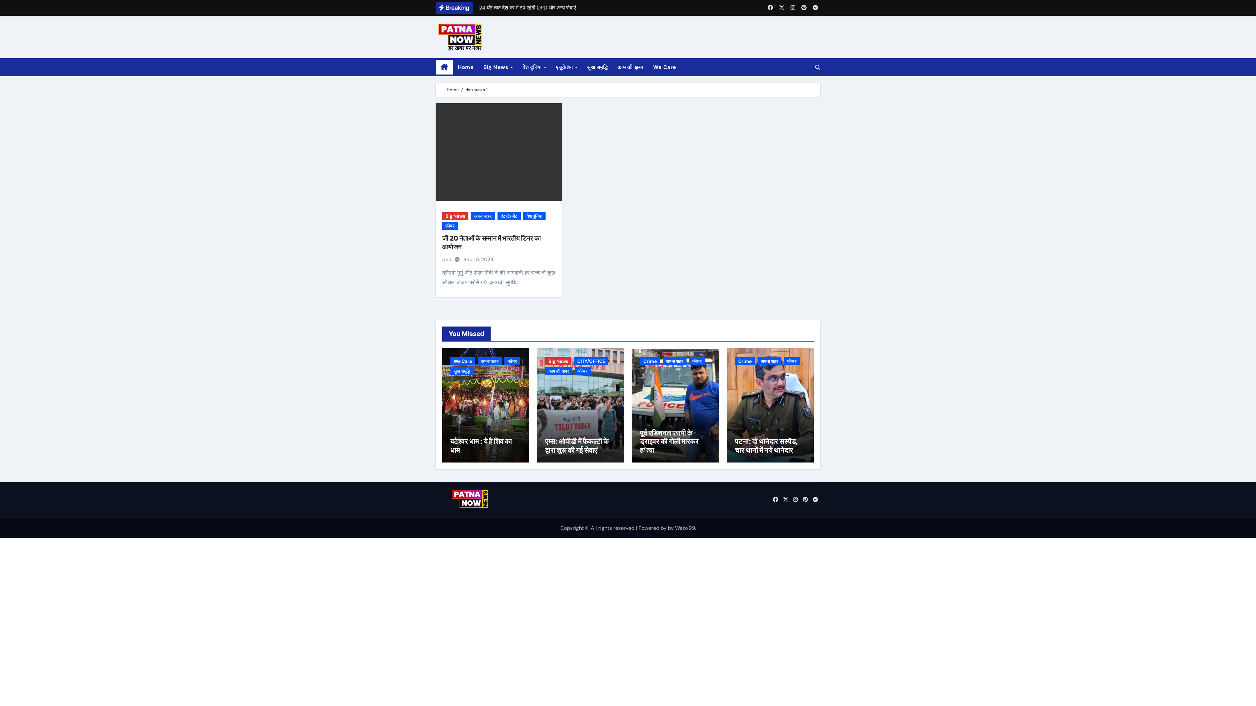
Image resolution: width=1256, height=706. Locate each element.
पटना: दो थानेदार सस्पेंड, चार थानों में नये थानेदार (766, 445)
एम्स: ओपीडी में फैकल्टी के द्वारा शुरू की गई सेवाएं (577, 445)
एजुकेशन (565, 67)
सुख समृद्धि (597, 67)
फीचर (450, 226)
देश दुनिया (533, 67)
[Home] (444, 67)
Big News (496, 67)
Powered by (653, 528)
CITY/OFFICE (591, 361)
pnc (447, 259)
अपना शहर (483, 216)
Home (466, 67)
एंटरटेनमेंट (509, 216)
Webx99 (685, 528)
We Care (664, 67)
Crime (650, 361)
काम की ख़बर (630, 67)
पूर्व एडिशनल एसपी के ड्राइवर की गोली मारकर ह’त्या (669, 441)
